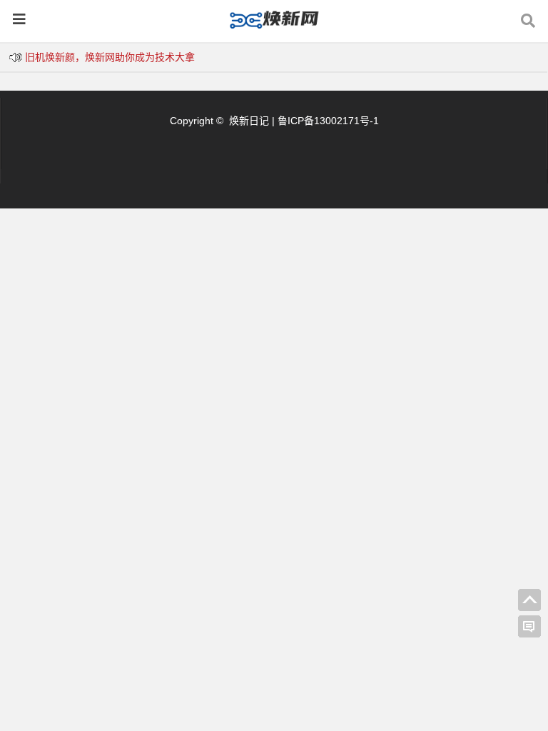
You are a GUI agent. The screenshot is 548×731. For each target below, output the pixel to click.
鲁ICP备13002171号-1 (328, 120)
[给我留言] (529, 626)
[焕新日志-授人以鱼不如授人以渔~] (274, 26)
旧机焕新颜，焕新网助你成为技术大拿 (110, 57)
